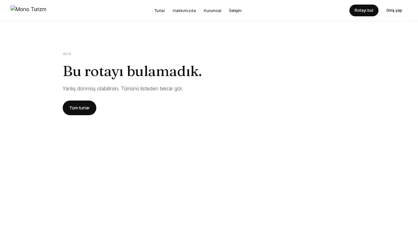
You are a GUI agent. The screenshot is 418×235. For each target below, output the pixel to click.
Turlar (159, 10)
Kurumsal (212, 10)
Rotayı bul (364, 10)
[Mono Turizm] (28, 10)
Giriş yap (394, 10)
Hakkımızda (184, 10)
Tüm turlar (79, 107)
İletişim (235, 10)
